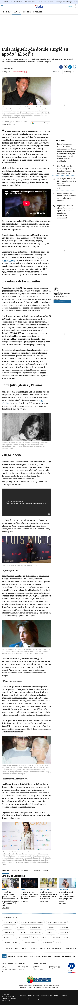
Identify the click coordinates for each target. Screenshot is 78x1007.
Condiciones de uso (46, 995)
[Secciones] (2, 6)
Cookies (56, 995)
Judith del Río (6, 908)
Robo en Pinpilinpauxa (57, 922)
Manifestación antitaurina (32, 922)
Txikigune (50, 927)
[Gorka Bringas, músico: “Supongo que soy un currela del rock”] (29, 883)
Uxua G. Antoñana (7, 68)
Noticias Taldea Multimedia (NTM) (9, 970)
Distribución (36, 966)
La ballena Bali (10, 922)
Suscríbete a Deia (68, 956)
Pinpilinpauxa (9, 932)
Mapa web (35, 968)
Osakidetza (8, 937)
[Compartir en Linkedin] (70, 67)
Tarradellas (23, 937)
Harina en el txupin (60, 937)
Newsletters (46, 956)
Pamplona (37, 870)
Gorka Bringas (35, 927)
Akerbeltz (51, 932)
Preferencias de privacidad (48, 999)
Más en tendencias (13, 875)
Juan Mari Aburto (30, 942)
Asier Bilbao (64, 927)
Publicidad (56, 956)
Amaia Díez (62, 904)
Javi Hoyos (64, 932)
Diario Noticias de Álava (8, 968)
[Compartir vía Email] (74, 67)
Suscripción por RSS (54, 968)
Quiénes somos (22, 956)
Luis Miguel (15, 870)
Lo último (59, 140)
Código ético (63, 995)
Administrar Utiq (34, 999)
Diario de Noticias (23, 966)
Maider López (44, 901)
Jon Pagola (24, 901)
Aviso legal (23, 995)
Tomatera (7, 927)
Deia (3, 966)
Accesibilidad (24, 999)
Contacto (11, 956)
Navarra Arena (26, 870)
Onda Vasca (21, 969)
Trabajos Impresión (54, 966)
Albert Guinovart (40, 937)
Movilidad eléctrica (51, 942)
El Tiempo (20, 927)
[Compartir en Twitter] (65, 67)
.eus (4, 956)
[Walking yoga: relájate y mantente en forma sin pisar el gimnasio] (48, 883)
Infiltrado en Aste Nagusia (30, 932)
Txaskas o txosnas (11, 942)
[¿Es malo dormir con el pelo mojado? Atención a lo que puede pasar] (67, 883)
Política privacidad (33, 995)
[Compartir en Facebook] (61, 67)
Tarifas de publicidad (38, 969)
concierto (46, 870)
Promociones (35, 956)
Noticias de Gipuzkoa (23, 968)
